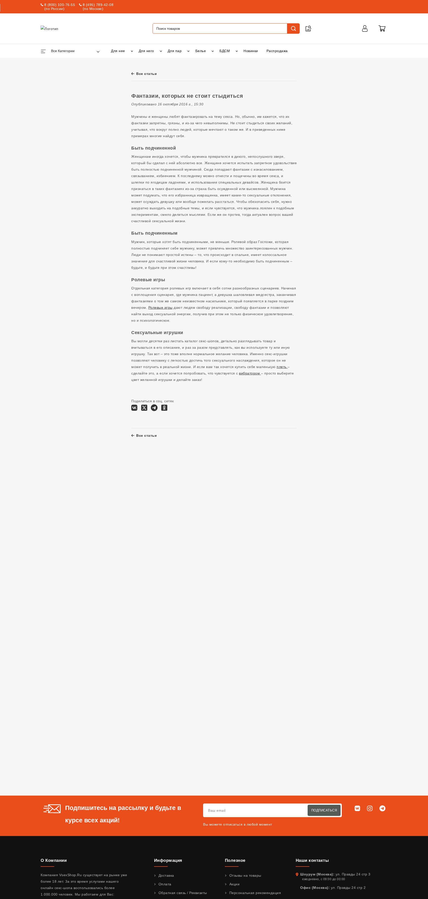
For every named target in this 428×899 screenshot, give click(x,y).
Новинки (250, 51)
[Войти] (364, 28)
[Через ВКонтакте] (134, 409)
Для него (146, 51)
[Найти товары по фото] (308, 28)
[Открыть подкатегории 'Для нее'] (131, 51)
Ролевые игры (160, 308)
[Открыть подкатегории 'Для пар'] (188, 51)
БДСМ (224, 51)
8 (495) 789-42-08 (98, 5)
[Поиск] (293, 28)
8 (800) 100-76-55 (59, 5)
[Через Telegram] (154, 409)
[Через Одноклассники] (164, 409)
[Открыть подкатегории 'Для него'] (160, 51)
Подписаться (324, 810)
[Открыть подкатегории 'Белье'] (212, 51)
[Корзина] (381, 28)
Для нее (118, 51)
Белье (200, 51)
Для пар (175, 51)
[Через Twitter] (144, 409)
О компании (54, 860)
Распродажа (277, 51)
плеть (282, 367)
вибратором (250, 373)
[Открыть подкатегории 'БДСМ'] (236, 51)
